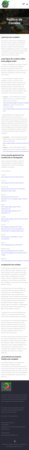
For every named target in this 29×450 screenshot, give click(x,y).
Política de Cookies (7, 444)
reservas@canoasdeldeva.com (9, 435)
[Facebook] (14, 441)
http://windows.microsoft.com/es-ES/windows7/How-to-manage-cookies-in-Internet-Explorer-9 (14, 199)
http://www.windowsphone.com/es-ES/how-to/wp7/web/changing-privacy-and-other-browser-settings (14, 253)
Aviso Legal (9, 446)
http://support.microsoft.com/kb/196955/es (12, 177)
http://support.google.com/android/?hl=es (12, 245)
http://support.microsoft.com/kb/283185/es (12, 183)
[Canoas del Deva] (5, 4)
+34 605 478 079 (5, 433)
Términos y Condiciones (19, 444)
